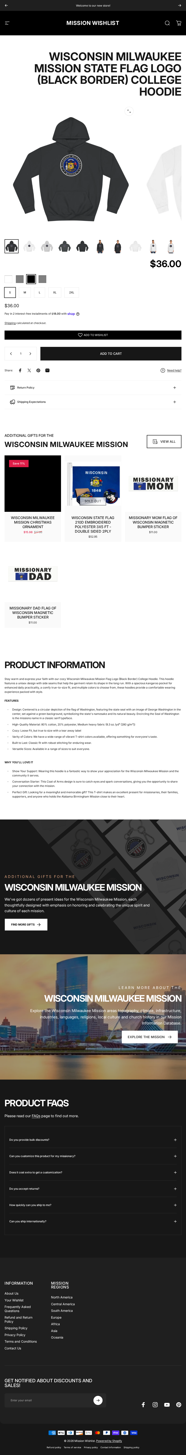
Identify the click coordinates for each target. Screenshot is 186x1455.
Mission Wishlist (93, 23)
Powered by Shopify (109, 1441)
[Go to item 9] (153, 246)
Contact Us (13, 1348)
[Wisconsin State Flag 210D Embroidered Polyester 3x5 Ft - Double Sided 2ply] (93, 483)
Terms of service (72, 1447)
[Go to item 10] (171, 246)
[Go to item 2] (29, 246)
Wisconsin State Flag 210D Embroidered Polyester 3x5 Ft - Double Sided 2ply (92, 524)
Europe (56, 1317)
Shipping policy (131, 1447)
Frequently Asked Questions (18, 1309)
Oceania (57, 1337)
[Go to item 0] (12, 246)
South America (62, 1310)
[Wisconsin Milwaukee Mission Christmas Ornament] (33, 483)
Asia (54, 1331)
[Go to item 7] (118, 246)
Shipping (10, 323)
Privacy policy (91, 1447)
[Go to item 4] (65, 246)
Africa (55, 1324)
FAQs (36, 1116)
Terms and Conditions (21, 1341)
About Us (11, 1293)
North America (62, 1297)
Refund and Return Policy (18, 1319)
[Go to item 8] (135, 246)
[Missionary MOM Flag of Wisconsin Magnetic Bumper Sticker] (153, 483)
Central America (63, 1304)
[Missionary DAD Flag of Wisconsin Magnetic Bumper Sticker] (33, 574)
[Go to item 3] (47, 246)
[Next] (180, 5)
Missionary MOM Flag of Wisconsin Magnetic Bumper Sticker (153, 522)
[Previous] (6, 5)
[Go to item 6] (100, 246)
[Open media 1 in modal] (129, 111)
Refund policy (54, 1447)
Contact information (110, 1447)
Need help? (174, 370)
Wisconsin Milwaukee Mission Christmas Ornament (33, 522)
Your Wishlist (14, 1300)
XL (54, 292)
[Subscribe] (98, 1400)
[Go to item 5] (82, 246)
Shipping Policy (16, 1328)
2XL (71, 292)
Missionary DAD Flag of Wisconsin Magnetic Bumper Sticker (33, 612)
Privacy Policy (15, 1335)
